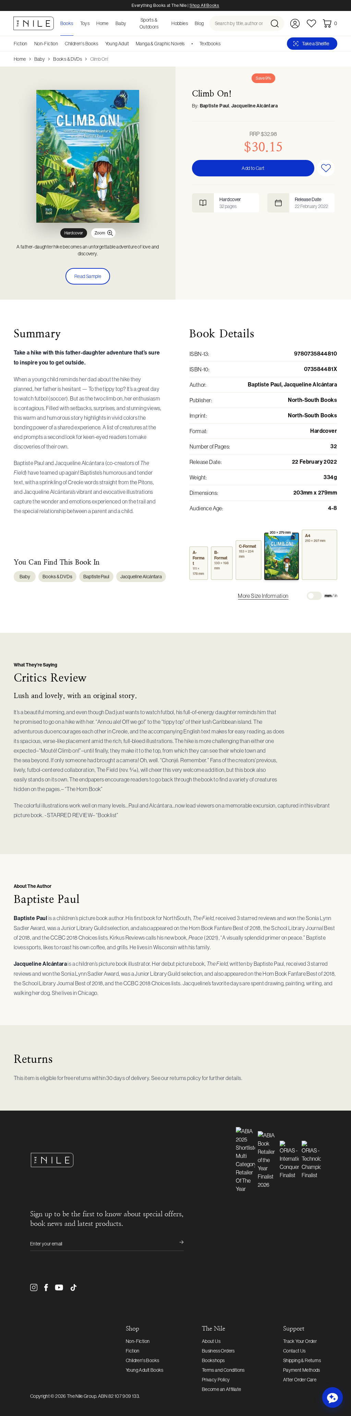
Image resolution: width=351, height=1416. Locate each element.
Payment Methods (301, 1370)
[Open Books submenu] (75, 23)
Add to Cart (253, 168)
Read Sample (87, 276)
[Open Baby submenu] (128, 23)
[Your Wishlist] (311, 23)
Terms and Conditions (223, 1370)
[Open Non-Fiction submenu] (60, 43)
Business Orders (218, 1351)
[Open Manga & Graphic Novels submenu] (187, 43)
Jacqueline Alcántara (254, 106)
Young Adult (117, 43)
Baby (39, 59)
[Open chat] (332, 1397)
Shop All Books (204, 5)
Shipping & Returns (302, 1360)
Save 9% (263, 78)
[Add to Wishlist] (326, 168)
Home (20, 59)
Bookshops (213, 1360)
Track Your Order (300, 1341)
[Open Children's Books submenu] (101, 43)
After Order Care (299, 1379)
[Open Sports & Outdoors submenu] (166, 23)
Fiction (20, 43)
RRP (263, 134)
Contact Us (294, 1351)
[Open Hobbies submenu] (190, 23)
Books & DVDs (67, 59)
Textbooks (210, 43)
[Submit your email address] (177, 1244)
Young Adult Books (145, 1370)
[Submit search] (276, 23)
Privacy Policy (216, 1379)
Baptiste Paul (214, 106)
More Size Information (263, 596)
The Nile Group (81, 1396)
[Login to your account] (295, 23)
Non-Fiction (46, 43)
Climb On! (99, 59)
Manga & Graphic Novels (160, 43)
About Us (211, 1341)
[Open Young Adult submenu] (131, 43)
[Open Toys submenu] (91, 23)
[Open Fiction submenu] (30, 43)
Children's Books (81, 43)
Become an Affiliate (221, 1389)
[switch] (314, 596)
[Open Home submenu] (110, 23)
